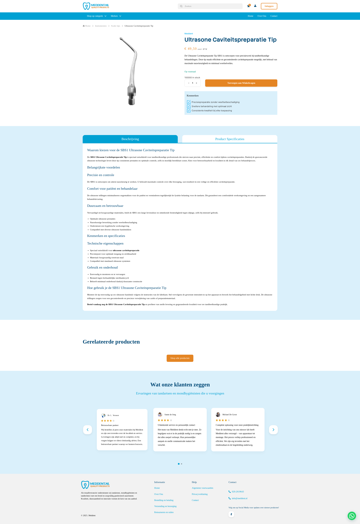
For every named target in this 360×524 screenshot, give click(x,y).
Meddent (188, 33)
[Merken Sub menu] (120, 16)
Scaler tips (115, 26)
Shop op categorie (95, 16)
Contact (273, 16)
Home (250, 16)
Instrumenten (101, 26)
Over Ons (261, 16)
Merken (114, 16)
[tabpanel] (180, 227)
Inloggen (269, 6)
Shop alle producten (180, 358)
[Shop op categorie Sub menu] (105, 16)
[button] (352, 516)
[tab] (130, 139)
